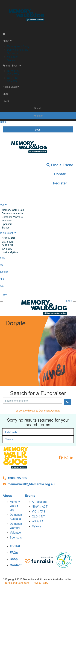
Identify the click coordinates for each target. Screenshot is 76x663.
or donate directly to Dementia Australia (38, 410)
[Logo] (38, 15)
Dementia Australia (17, 49)
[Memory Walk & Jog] (16, 458)
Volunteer (12, 56)
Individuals (11, 432)
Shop (5, 93)
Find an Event (10, 65)
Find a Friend (61, 164)
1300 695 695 (17, 478)
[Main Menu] (1, 301)
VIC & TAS (13, 74)
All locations (39, 502)
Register (38, 115)
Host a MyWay (11, 86)
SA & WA (12, 81)
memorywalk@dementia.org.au (31, 484)
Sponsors (12, 53)
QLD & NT (13, 78)
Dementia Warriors (12, 217)
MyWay (36, 526)
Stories (11, 60)
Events (30, 495)
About (6, 40)
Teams (9, 439)
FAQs (6, 101)
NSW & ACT (14, 71)
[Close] (74, 301)
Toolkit (15, 546)
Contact (16, 565)
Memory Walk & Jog (18, 46)
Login (38, 129)
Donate (38, 108)
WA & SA (37, 521)
